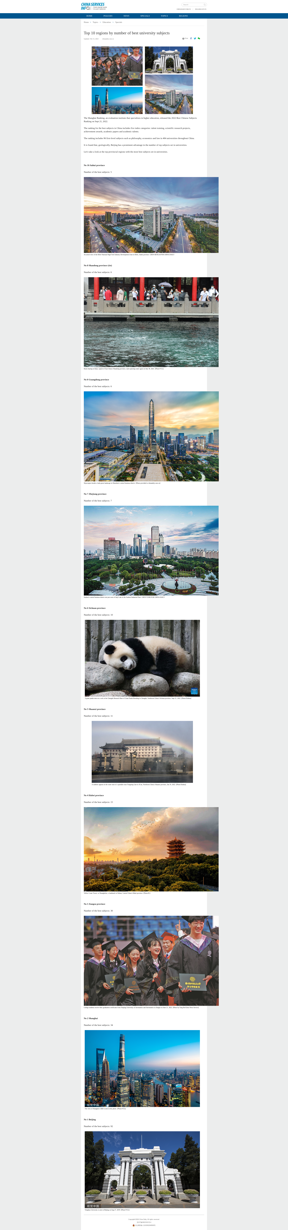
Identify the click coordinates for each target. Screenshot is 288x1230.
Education (107, 22)
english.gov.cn (200, 9)
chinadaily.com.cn (184, 9)
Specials (145, 16)
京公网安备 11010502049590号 (145, 1225)
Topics (164, 16)
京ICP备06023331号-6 (144, 1222)
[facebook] (191, 38)
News (126, 16)
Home (89, 16)
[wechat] (199, 38)
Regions (183, 16)
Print (186, 38)
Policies (108, 16)
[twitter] (195, 38)
